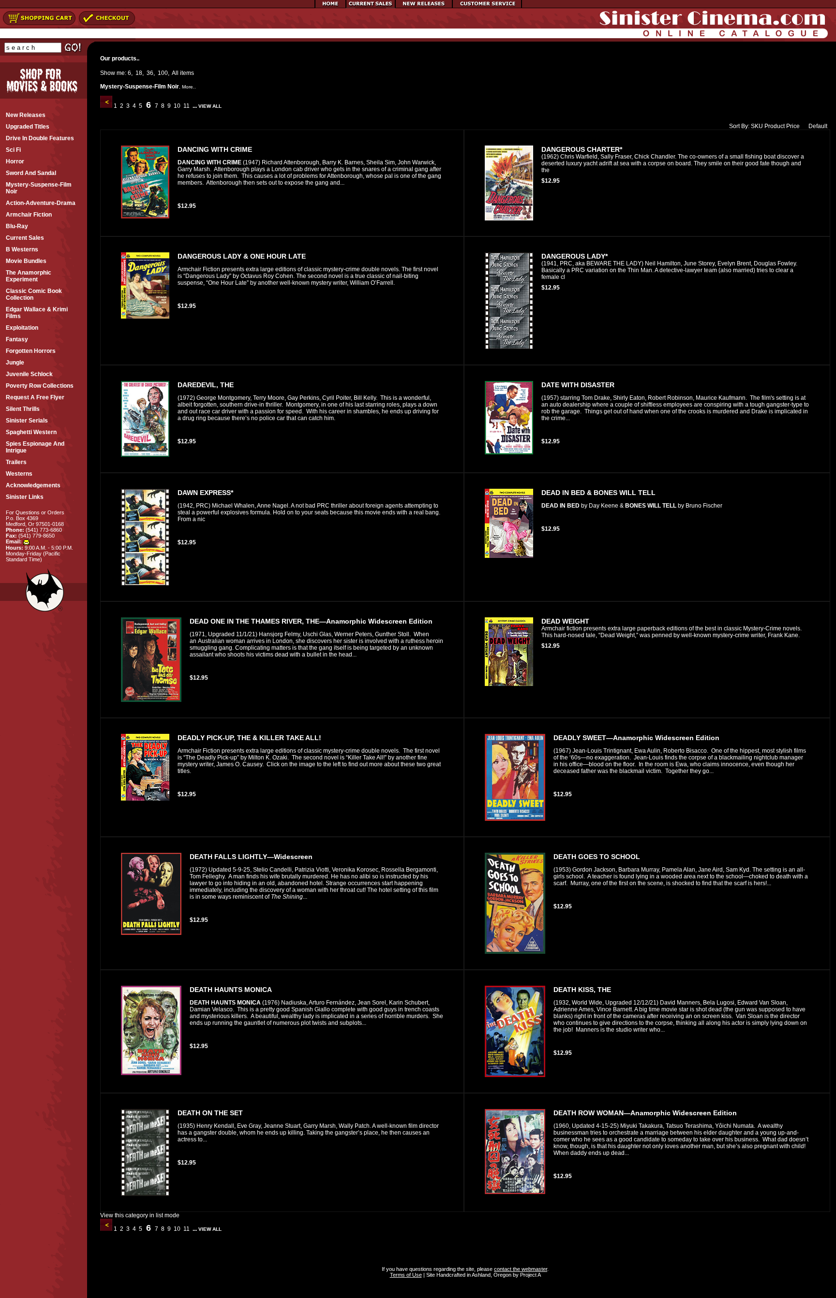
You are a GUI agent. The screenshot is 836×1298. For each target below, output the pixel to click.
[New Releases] (423, 6)
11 (186, 105)
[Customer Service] (487, 6)
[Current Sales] (370, 6)
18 (138, 73)
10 (177, 105)
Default (817, 126)
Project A (530, 1275)
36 (150, 73)
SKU (757, 126)
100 (163, 73)
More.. (189, 86)
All (175, 73)
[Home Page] (330, 6)
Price (793, 126)
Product (774, 126)
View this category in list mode (139, 1215)
